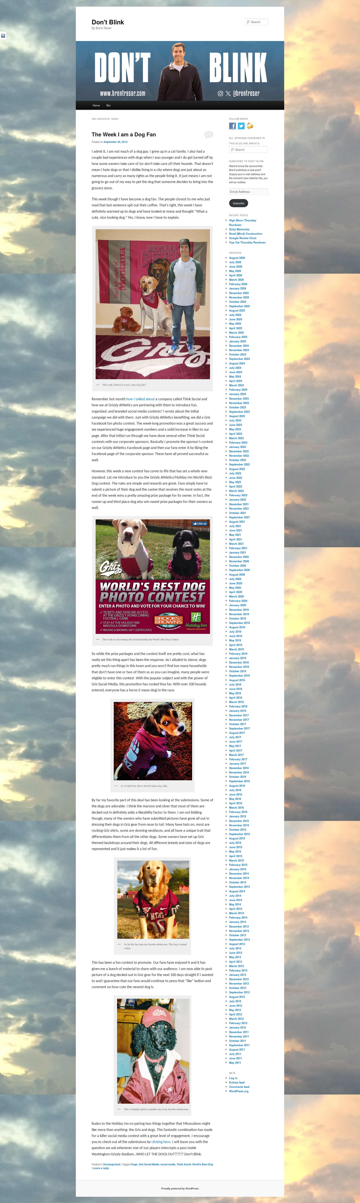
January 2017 (237, 763)
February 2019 (238, 654)
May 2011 (235, 1063)
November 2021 (239, 508)
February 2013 (238, 970)
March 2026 (236, 280)
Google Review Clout (242, 238)
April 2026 (235, 275)
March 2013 (236, 966)
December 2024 (239, 346)
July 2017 (235, 737)
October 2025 (237, 302)
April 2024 (235, 381)
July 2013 (235, 948)
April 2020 (235, 592)
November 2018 (239, 667)
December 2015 (239, 821)
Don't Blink (108, 21)
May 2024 (235, 376)
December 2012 (239, 979)
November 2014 (239, 878)
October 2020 (237, 565)
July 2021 (235, 526)
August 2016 (237, 786)
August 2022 (237, 469)
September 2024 (239, 359)
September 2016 (239, 781)
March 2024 (236, 385)
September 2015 (239, 834)
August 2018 (237, 680)
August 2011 (237, 1049)
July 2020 (235, 579)
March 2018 (236, 702)
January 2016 (237, 816)
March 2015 (236, 860)
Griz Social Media (149, 1164)
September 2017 (239, 728)
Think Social (184, 1164)
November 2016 (239, 772)
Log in (233, 1078)
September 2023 (239, 412)
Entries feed (237, 1082)
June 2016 (235, 794)
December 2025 (239, 293)
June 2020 (235, 583)
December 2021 (239, 504)
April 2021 (235, 539)
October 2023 (237, 407)
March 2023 (236, 438)
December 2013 (239, 926)
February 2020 (238, 601)
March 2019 (236, 649)
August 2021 (237, 522)
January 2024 (237, 394)
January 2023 (237, 447)
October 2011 (237, 1041)
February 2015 (238, 865)
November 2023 (239, 403)
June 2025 (235, 319)
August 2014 (237, 891)
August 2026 (237, 258)
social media (167, 1164)
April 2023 (235, 434)
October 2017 (237, 724)
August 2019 (237, 627)
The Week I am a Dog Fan (124, 134)
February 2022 (238, 495)
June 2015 (235, 847)
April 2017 (235, 750)
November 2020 (239, 561)
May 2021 (235, 535)
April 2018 (235, 697)
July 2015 (235, 843)
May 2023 (235, 429)
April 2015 (235, 856)
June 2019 (235, 636)
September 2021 (239, 517)
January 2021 (237, 552)
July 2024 (235, 368)
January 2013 (237, 975)
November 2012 (239, 983)
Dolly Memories (239, 229)
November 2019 (239, 614)
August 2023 (237, 416)
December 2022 (239, 451)
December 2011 (239, 1032)
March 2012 (236, 1019)
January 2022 (237, 499)
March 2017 (236, 755)
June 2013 (235, 953)
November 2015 (239, 825)
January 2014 (237, 922)
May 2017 (235, 746)
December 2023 (239, 398)
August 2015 (237, 838)
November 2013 (239, 931)
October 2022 (237, 460)
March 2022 (236, 491)
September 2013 (239, 939)
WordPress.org (239, 1091)
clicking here (160, 1142)
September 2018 (239, 675)
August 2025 (237, 310)
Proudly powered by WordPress (180, 1188)
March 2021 (236, 544)
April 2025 (235, 328)
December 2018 (239, 662)
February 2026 (238, 284)
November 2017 (239, 720)
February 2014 (238, 917)
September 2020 (239, 570)
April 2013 (235, 962)
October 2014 (237, 882)
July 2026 (235, 262)
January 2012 (237, 1027)
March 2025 (236, 332)
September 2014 (239, 887)
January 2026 (237, 288)
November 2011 (239, 1036)
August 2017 (237, 733)
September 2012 (239, 992)
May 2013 (235, 957)
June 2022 (235, 478)
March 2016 (236, 807)
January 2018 (237, 711)
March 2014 (236, 913)
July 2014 (235, 896)
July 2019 (235, 631)
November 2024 (239, 350)
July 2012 (235, 1001)
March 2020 (236, 596)
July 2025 (235, 315)
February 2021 (238, 548)
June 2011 (235, 1058)
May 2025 (235, 323)
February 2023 (238, 442)
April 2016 (235, 803)
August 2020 (237, 574)
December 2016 (239, 768)
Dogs (134, 1164)
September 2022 (239, 464)
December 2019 (239, 610)
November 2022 (239, 456)
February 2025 (238, 337)
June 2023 (235, 425)
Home (96, 105)
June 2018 (235, 689)
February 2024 (238, 389)
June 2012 (235, 1005)
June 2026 (235, 266)
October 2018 (237, 671)
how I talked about (140, 399)
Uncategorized (111, 1164)
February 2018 (238, 706)
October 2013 (237, 935)
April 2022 (235, 486)
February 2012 (238, 1023)
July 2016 (235, 790)
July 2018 (235, 684)
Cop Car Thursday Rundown (247, 242)
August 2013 (237, 944)
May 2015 (235, 851)
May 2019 (235, 640)
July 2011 (235, 1054)
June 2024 (235, 372)
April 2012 (235, 1014)
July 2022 (235, 473)
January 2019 (237, 658)
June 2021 (235, 530)
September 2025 (239, 306)
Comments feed (239, 1087)
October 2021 (237, 513)
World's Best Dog (202, 1164)
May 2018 (235, 693)
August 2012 (237, 997)
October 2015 (237, 830)
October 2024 (237, 354)
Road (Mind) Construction (245, 234)
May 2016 (235, 799)
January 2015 (237, 869)
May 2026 (235, 271)
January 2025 (237, 341)
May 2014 (235, 904)
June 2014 (235, 900)
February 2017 (238, 759)
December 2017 (239, 715)
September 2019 (239, 623)
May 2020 (235, 588)
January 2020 (237, 605)
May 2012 (235, 1010)
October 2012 (237, 988)
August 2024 (237, 363)
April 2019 (235, 645)
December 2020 (239, 557)
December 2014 (239, 873)
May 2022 (235, 482)
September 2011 (239, 1045)
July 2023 (235, 420)
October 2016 (237, 777)
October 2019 (237, 618)
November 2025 (239, 297)
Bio (108, 105)
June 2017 (235, 741)
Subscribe (238, 203)
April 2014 (235, 909)
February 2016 (238, 812)
